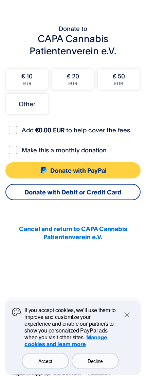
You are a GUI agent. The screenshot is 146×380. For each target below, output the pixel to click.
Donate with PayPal (78, 170)
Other (27, 104)
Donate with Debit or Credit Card (73, 192)
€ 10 (27, 79)
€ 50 (119, 79)
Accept (45, 361)
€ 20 (73, 79)
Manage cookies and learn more (65, 340)
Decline (95, 361)
